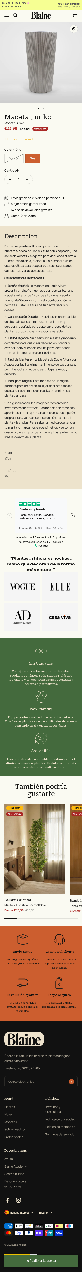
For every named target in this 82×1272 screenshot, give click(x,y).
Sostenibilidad (14, 1174)
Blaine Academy (15, 1166)
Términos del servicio (59, 1134)
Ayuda (8, 1159)
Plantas (9, 1107)
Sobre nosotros (15, 1129)
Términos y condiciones (53, 1109)
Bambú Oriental (17, 900)
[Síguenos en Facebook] (7, 1200)
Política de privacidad (60, 1119)
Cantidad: (11, 171)
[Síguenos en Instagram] (18, 1200)
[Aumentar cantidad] (27, 179)
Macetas (10, 1122)
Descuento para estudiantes (15, 1183)
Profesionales (13, 1137)
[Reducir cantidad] (10, 179)
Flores (8, 1114)
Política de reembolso (60, 1127)
